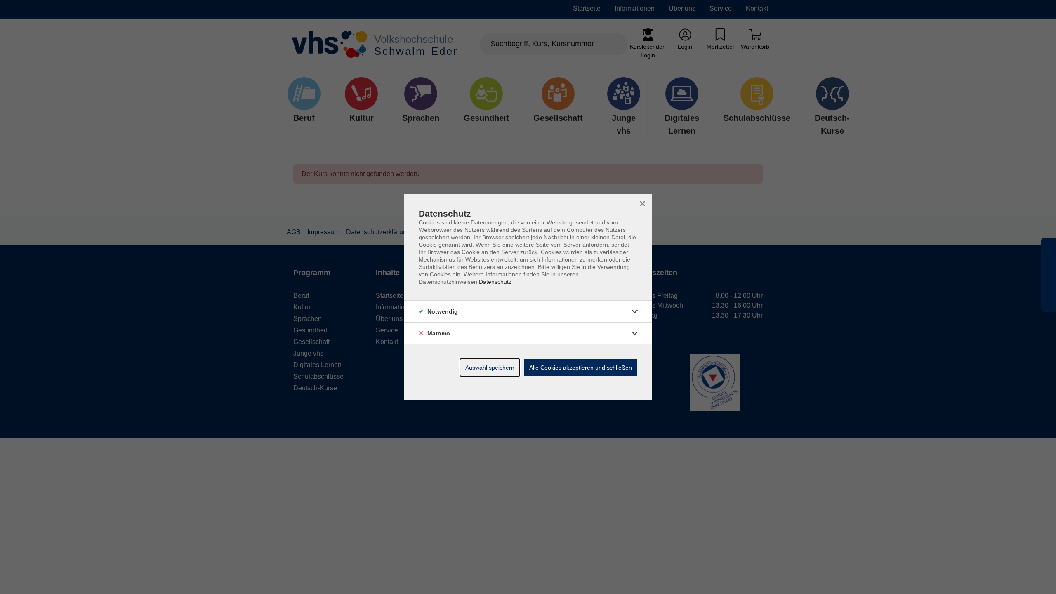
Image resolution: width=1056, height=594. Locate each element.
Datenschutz (495, 281)
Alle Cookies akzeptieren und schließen (580, 367)
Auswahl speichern (489, 367)
